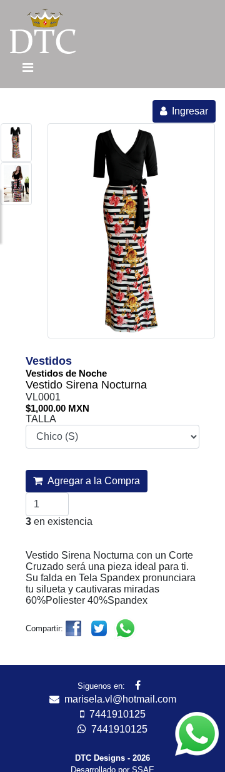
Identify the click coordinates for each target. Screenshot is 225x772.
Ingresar (187, 111)
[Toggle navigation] (27, 70)
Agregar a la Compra (91, 480)
